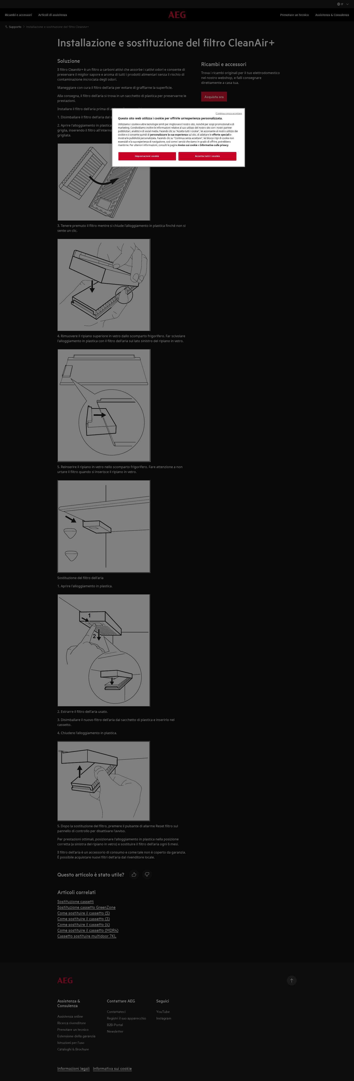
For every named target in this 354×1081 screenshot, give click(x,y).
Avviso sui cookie (187, 145)
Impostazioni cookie (147, 156)
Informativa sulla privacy (214, 145)
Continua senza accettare (229, 113)
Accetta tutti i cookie (207, 156)
